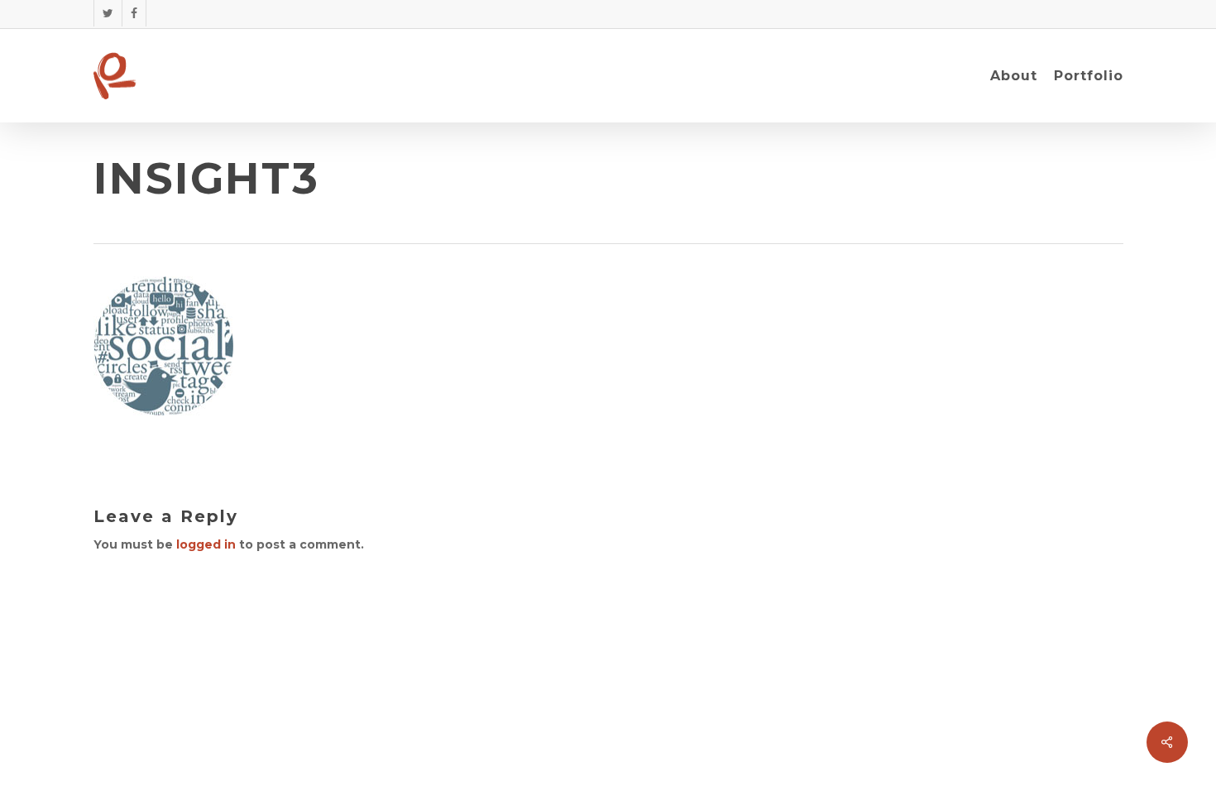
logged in (206, 544)
